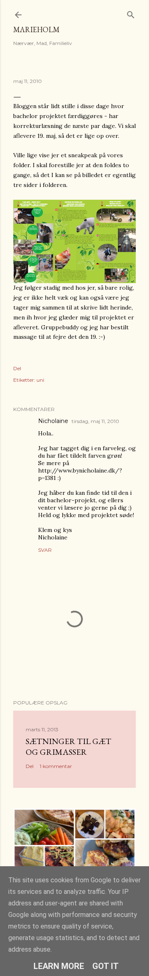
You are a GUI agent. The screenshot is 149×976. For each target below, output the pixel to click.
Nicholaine (53, 421)
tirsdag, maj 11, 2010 (95, 421)
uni (40, 380)
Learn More (59, 966)
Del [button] (17, 368)
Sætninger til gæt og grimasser (68, 746)
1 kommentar (56, 766)
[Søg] (131, 13)
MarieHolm (36, 29)
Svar (45, 550)
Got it (105, 966)
